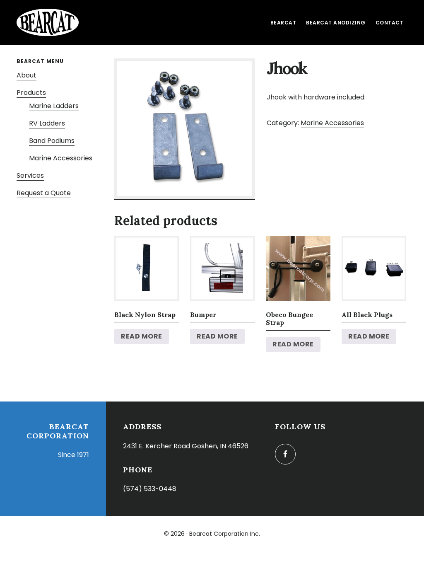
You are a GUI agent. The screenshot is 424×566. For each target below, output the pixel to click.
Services (30, 175)
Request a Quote (44, 193)
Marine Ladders (54, 106)
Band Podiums (52, 140)
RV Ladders (47, 123)
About (26, 75)
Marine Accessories (332, 123)
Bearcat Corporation (48, 22)
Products (31, 92)
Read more (141, 336)
